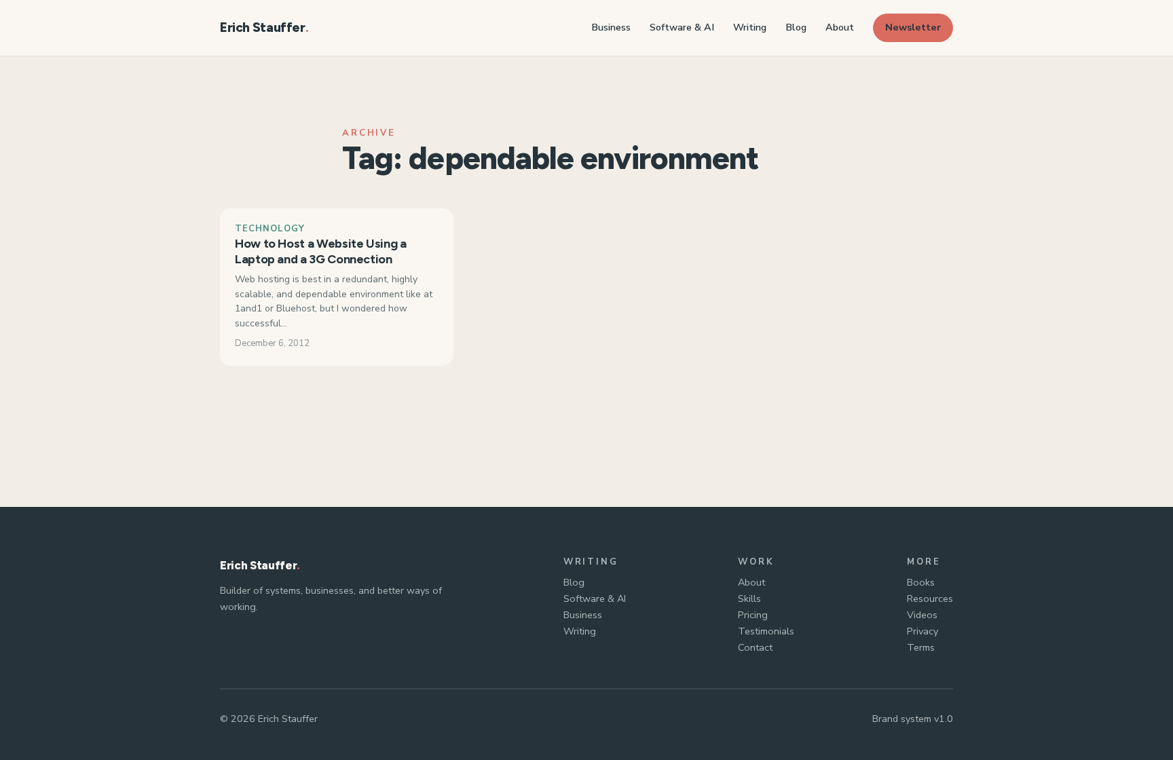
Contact (755, 647)
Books (921, 582)
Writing (579, 631)
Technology (270, 229)
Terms (921, 647)
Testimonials (766, 631)
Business (582, 615)
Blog (573, 582)
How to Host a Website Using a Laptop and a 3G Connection (321, 251)
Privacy (922, 631)
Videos (922, 615)
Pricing (753, 615)
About (751, 582)
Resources (930, 598)
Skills (749, 598)
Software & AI (594, 598)
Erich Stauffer (262, 27)
